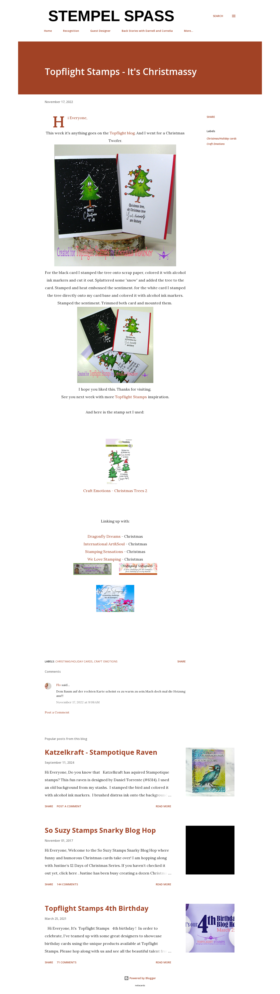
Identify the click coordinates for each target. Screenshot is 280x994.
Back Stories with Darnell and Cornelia (147, 31)
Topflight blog (122, 133)
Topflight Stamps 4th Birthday (96, 908)
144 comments (67, 884)
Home (48, 31)
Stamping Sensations (104, 551)
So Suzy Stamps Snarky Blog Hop (100, 830)
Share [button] (211, 117)
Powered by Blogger (142, 978)
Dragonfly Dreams (105, 536)
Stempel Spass (109, 15)
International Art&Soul (105, 544)
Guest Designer (100, 31)
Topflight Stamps (131, 396)
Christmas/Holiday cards (221, 138)
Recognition (71, 31)
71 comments (66, 962)
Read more (163, 806)
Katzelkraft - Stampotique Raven (101, 752)
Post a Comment (57, 712)
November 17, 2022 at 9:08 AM (78, 702)
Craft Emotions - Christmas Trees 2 (115, 490)
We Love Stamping (104, 559)
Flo (58, 685)
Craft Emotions (216, 144)
